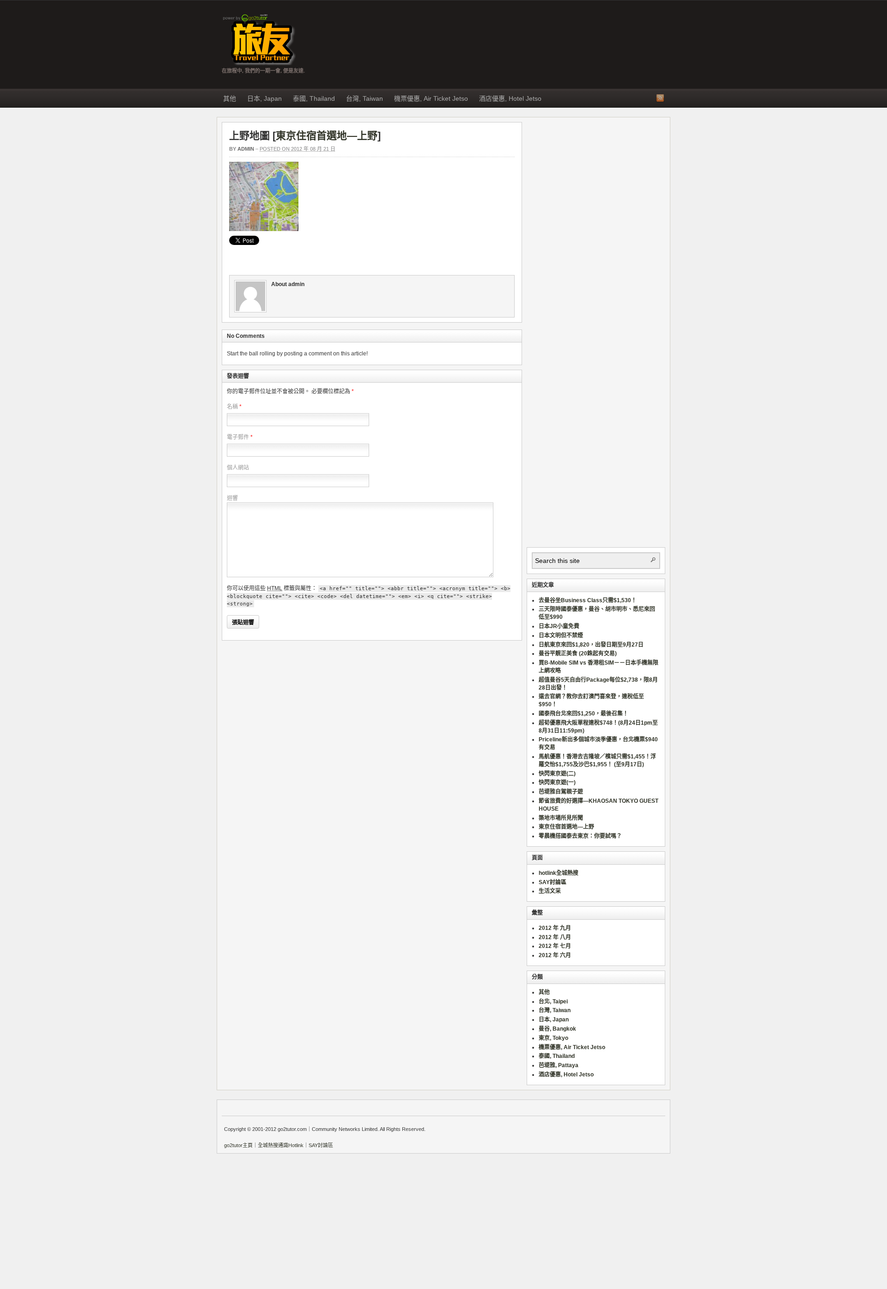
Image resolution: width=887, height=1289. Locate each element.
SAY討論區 (552, 882)
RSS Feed (660, 98)
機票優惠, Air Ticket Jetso (431, 98)
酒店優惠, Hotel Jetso (510, 98)
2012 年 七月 (555, 946)
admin (245, 149)
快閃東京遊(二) (557, 773)
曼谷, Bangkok (557, 1029)
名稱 (232, 406)
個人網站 (238, 467)
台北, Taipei (553, 1001)
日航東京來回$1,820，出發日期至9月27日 (591, 644)
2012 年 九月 (555, 928)
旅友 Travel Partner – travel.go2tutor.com (259, 39)
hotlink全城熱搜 (558, 873)
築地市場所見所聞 (561, 818)
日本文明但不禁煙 (561, 635)
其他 (229, 98)
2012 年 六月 (555, 955)
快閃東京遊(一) (557, 782)
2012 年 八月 (555, 937)
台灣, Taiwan (364, 98)
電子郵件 (238, 437)
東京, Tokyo (553, 1038)
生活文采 (550, 891)
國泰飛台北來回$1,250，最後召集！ (583, 713)
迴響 (232, 498)
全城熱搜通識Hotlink (281, 1145)
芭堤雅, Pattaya (558, 1065)
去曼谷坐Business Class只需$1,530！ (588, 600)
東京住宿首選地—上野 (326, 135)
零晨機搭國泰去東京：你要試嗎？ (580, 836)
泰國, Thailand (314, 98)
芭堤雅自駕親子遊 (561, 791)
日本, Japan (264, 98)
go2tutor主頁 (238, 1145)
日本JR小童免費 (559, 626)
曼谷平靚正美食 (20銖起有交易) (578, 653)
